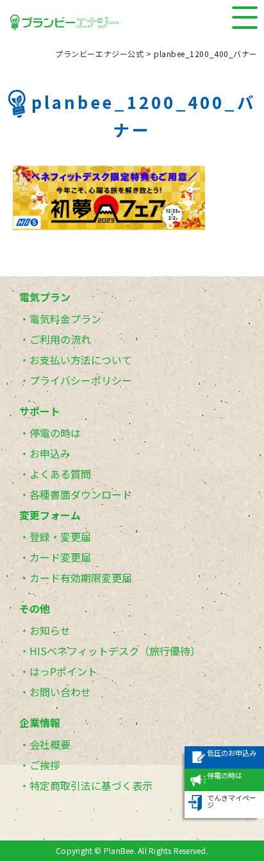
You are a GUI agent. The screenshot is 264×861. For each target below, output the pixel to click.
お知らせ (49, 630)
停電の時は (55, 432)
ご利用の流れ (60, 339)
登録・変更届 (60, 536)
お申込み (49, 453)
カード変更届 (60, 557)
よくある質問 (60, 473)
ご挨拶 (44, 765)
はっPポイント (63, 671)
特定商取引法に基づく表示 (91, 785)
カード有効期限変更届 (80, 577)
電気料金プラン (65, 318)
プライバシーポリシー (80, 380)
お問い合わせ (60, 691)
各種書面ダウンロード (80, 494)
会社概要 (49, 744)
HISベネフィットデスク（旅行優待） (115, 650)
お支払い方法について (80, 359)
